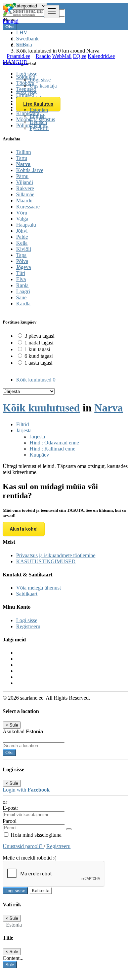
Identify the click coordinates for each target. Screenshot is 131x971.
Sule (9, 964)
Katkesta (40, 890)
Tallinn (23, 152)
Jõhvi (22, 231)
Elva (21, 279)
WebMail (62, 56)
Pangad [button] (10, 21)
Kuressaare (28, 206)
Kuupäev (39, 455)
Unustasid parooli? (23, 846)
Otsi (9, 752)
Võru (21, 212)
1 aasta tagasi (38, 363)
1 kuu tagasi (37, 349)
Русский (39, 128)
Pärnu (22, 176)
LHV (22, 32)
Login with (26, 790)
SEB (21, 44)
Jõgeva (23, 267)
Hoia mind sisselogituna (35, 835)
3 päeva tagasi (39, 336)
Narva (23, 164)
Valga (22, 219)
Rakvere (25, 188)
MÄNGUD (15, 62)
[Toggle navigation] (51, 11)
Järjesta (37, 436)
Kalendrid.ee (101, 56)
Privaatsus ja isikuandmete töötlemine (55, 555)
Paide (22, 237)
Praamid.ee (18, 56)
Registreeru (28, 626)
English (38, 116)
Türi (20, 273)
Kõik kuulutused (35, 379)
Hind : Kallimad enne (52, 448)
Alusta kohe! (24, 529)
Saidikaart (26, 594)
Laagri (23, 291)
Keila (22, 243)
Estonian (39, 110)
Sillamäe (25, 194)
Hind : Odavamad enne (54, 442)
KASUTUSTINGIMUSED (46, 561)
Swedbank (27, 38)
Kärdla (23, 303)
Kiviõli (23, 249)
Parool (9, 821)
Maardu (24, 200)
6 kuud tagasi (39, 356)
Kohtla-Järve (29, 170)
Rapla (22, 285)
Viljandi (24, 182)
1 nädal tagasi (39, 342)
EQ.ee (79, 56)
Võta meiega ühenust (38, 588)
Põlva (22, 261)
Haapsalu (26, 225)
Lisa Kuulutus (38, 104)
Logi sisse (40, 79)
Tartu (21, 158)
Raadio (43, 56)
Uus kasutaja (43, 86)
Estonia (14, 925)
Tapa (21, 255)
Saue (21, 297)
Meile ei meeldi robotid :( (29, 858)
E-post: (10, 808)
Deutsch (38, 122)
